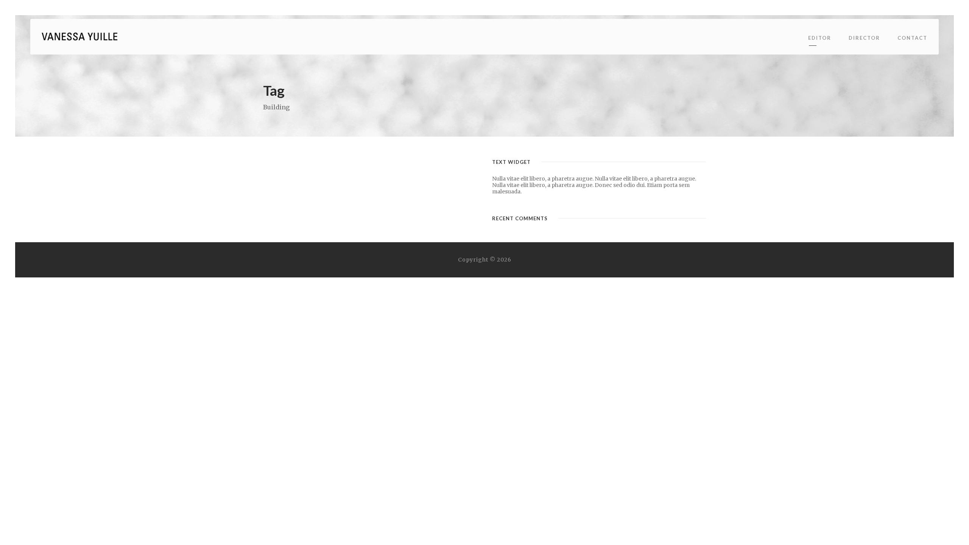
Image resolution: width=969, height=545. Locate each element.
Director (864, 38)
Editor (819, 38)
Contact (912, 38)
